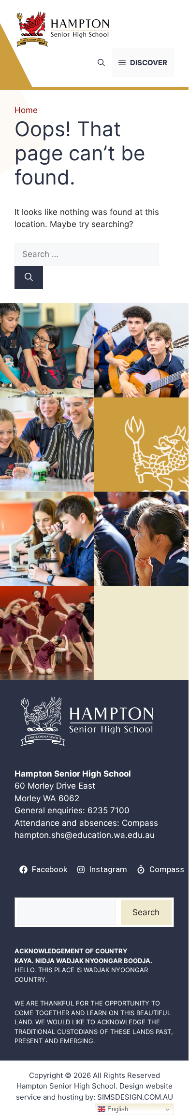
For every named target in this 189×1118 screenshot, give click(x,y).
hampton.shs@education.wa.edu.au (85, 835)
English (116, 1109)
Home (26, 110)
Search (146, 912)
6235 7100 (108, 810)
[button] (101, 62)
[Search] (29, 277)
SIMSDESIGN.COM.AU (135, 1097)
